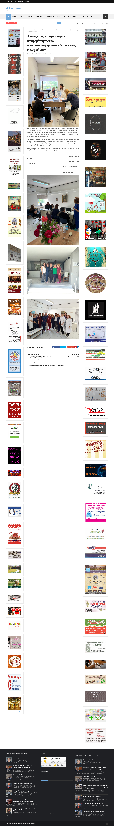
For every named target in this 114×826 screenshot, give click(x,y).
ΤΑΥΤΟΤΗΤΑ (13, 1)
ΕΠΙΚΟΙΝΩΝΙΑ (20, 1)
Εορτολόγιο (53, 813)
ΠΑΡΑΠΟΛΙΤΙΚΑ (39, 17)
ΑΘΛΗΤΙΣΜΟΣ (50, 17)
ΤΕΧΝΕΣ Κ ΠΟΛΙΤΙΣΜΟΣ (86, 17)
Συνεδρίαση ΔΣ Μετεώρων (19, 774)
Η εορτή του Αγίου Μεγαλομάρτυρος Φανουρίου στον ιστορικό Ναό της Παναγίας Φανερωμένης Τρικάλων (56, 23)
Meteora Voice (14, 8)
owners (33, 823)
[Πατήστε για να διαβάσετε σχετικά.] (14, 73)
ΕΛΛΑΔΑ (22, 17)
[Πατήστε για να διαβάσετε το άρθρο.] (95, 612)
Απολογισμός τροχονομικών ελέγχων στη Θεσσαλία (25, 791)
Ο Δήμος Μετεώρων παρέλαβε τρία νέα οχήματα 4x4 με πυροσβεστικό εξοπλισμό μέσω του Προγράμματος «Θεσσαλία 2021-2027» (95, 787)
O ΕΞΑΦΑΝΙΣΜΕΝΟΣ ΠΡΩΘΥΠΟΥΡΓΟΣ (23, 783)
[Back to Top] (107, 824)
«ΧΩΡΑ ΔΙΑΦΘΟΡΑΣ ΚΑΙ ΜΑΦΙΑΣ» (92, 796)
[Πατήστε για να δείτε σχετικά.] (14, 499)
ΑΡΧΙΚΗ (7, 1)
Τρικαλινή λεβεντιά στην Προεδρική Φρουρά (93, 811)
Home (28, 30)
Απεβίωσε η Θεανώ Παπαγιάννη (20, 758)
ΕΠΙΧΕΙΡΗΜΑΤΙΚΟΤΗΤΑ (70, 17)
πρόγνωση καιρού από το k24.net (53, 768)
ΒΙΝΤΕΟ (59, 17)
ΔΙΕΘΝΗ (29, 17)
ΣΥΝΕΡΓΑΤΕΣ (27, 1)
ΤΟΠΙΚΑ (14, 17)
